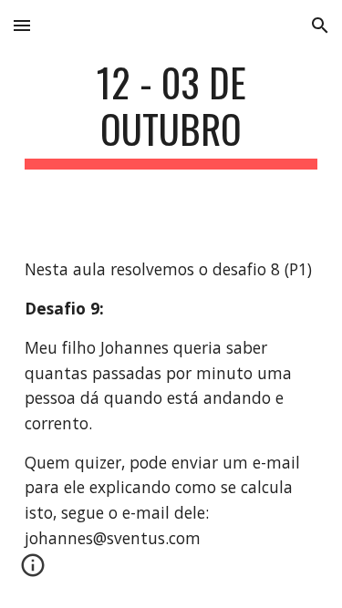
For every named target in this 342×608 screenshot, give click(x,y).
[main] (171, 114)
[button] (22, 25)
